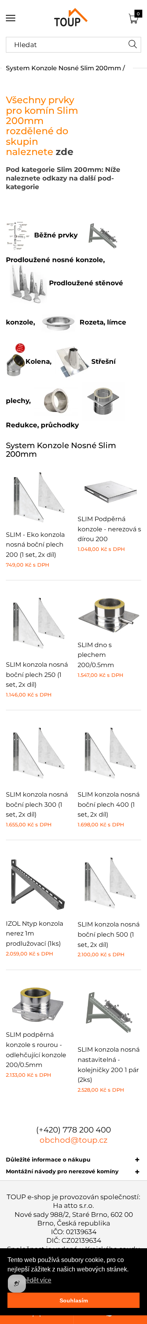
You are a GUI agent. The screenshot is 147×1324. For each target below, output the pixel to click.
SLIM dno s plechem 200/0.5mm (96, 655)
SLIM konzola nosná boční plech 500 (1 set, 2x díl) (109, 934)
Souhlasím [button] (74, 1300)
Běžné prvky (56, 235)
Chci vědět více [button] (30, 1280)
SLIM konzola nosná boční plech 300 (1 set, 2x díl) (37, 804)
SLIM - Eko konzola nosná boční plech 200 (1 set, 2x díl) (35, 544)
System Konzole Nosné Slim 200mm (63, 68)
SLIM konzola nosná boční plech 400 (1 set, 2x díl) (109, 804)
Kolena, (38, 361)
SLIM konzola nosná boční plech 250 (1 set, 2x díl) (37, 674)
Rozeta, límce (102, 322)
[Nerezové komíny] (73, 18)
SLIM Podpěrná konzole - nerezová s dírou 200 (109, 529)
